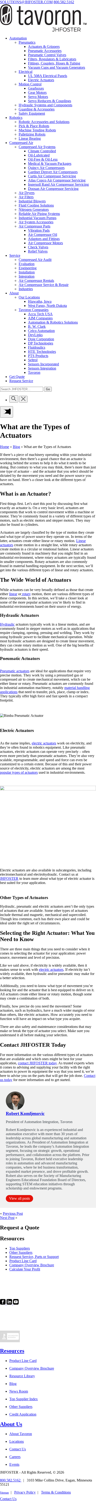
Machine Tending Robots (37, 130)
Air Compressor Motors (45, 243)
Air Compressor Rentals (36, 281)
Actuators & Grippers (44, 47)
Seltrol (33, 360)
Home (4, 447)
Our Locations (29, 297)
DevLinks (35, 335)
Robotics (15, 118)
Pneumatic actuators (14, 671)
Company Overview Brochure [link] (31, 1265)
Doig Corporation (41, 339)
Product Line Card (23, 1361)
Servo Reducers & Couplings (49, 101)
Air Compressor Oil (42, 235)
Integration (26, 276)
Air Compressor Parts (34, 226)
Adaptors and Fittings (44, 239)
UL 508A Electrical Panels (47, 76)
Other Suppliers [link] (20, 1252)
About (14, 293)
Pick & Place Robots (34, 126)
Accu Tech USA (40, 314)
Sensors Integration (42, 368)
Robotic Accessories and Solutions (44, 122)
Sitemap (4, 1492)
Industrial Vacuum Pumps (37, 218)
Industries (26, 289)
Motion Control (30, 84)
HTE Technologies (42, 352)
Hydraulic (7, 624)
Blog (16, 447)
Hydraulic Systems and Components (45, 105)
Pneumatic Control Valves (47, 55)
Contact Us (17, 1449)
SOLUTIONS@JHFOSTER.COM (26, 2)
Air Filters (26, 197)
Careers (15, 1457)
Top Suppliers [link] (19, 1248)
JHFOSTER (9, 878)
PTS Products (38, 356)
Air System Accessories (36, 222)
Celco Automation (41, 331)
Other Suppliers (20, 1407)
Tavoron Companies (33, 310)
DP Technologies (40, 343)
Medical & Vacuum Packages (49, 164)
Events (14, 1464)
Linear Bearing (30, 138)
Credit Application (22, 1414)
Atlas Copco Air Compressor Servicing (57, 180)
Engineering (28, 268)
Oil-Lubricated (39, 155)
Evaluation (26, 264)
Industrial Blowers (32, 201)
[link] (3, 1303)
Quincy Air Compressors (46, 168)
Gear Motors (37, 92)
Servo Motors (38, 97)
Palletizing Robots (32, 134)
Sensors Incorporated (43, 364)
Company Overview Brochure (31, 1368)
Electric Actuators (41, 80)
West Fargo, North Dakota (47, 306)
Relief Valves (38, 251)
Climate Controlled (42, 151)
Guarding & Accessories (37, 109)
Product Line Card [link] (23, 1261)
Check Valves (38, 247)
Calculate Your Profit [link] (24, 1269)
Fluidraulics (36, 347)
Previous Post (13, 1213)
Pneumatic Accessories (45, 51)
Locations (16, 1441)
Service (14, 255)
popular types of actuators (19, 772)
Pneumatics (27, 42)
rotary (26, 594)
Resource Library (22, 1376)
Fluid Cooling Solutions (36, 205)
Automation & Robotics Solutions (53, 322)
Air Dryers (26, 193)
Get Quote (17, 377)
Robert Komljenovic (25, 1113)
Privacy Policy (25, 1492)
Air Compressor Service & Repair (44, 285)
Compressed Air (21, 143)
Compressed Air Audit (35, 260)
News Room (18, 1391)
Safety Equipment (32, 113)
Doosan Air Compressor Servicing (53, 189)
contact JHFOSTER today (37, 1063)
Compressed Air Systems (37, 147)
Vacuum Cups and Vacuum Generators (56, 67)
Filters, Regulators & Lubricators (52, 59)
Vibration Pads (39, 230)
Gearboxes (36, 88)
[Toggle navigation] (6, 412)
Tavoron (34, 372)
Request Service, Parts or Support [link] (34, 1257)
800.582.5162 (64, 2)
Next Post (7, 1218)
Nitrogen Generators (34, 209)
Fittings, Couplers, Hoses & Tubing (54, 63)
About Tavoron (20, 1434)
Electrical (25, 72)
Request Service (21, 381)
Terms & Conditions (56, 1492)
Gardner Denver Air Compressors (53, 172)
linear (13, 594)
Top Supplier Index (23, 1399)
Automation (18, 38)
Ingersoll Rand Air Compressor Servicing (58, 184)
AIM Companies (40, 318)
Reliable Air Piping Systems (39, 214)
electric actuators (44, 743)
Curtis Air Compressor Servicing (52, 176)
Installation (27, 272)
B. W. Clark (37, 326)
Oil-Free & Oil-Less (43, 159)
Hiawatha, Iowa (39, 301)
